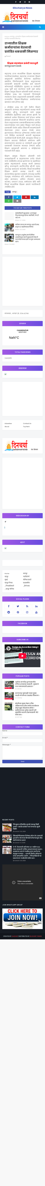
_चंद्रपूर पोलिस (9, 589)
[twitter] (20, 2)
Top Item (26, 426)
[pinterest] (29, 2)
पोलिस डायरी (27, 580)
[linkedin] (36, 606)
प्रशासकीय (26, 583)
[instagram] (24, 2)
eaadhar (15, 936)
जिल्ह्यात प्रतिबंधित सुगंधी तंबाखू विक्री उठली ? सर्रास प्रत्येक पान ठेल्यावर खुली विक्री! (26, 826)
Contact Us (27, 423)
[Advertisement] (22, 281)
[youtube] (36, 612)
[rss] (27, 606)
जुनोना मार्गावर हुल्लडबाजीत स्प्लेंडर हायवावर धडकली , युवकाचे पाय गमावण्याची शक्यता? (27, 684)
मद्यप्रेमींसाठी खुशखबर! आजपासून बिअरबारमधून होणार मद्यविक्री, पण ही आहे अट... (27, 215)
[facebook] (16, 2)
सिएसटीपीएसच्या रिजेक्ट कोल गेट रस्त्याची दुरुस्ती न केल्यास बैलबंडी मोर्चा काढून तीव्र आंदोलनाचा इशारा (28, 838)
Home (7, 37)
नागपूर (12, 37)
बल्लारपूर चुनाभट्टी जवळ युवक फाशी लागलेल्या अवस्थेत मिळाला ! (27, 694)
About (7, 426)
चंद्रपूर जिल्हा (8, 583)
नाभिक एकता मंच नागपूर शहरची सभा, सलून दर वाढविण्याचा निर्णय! (27, 226)
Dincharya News (22, 7)
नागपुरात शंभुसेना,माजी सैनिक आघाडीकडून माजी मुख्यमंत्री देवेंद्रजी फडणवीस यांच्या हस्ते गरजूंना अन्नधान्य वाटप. (27, 238)
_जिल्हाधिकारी (9, 586)
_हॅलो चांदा (26, 586)
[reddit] (9, 612)
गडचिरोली (26, 577)
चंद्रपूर (22, 335)
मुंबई (6, 580)
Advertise (8, 423)
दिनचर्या (8, 56)
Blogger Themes (36, 936)
